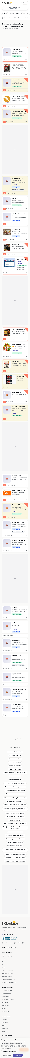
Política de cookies (7, 976)
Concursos (5, 1022)
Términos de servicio (7, 965)
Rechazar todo (7, 1055)
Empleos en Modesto (15, 779)
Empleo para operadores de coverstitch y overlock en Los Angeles (15, 808)
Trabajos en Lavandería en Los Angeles (15, 854)
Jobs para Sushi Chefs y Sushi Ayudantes (15, 798)
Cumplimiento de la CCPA (8, 979)
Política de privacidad (7, 973)
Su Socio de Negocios (8, 999)
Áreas (3, 1031)
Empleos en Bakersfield (15, 765)
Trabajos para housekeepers (15, 842)
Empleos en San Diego (15, 759)
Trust (3, 967)
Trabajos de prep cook (15, 820)
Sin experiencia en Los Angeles (15, 801)
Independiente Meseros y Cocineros (15, 790)
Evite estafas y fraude (7, 970)
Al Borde (4, 1008)
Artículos (4, 1025)
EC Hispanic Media (7, 990)
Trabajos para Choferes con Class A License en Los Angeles (15, 827)
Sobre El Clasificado (7, 956)
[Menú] (25, 2)
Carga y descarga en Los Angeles (15, 813)
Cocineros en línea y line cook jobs (15, 835)
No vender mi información (9, 982)
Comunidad (5, 1019)
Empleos (22, 18)
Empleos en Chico (21, 772)
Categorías (5, 1028)
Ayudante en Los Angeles (15, 832)
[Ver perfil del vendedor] (4, 65)
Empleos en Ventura (15, 776)
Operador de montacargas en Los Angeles (15, 823)
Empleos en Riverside (15, 755)
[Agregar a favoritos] (26, 60)
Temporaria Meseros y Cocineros (15, 793)
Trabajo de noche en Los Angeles (15, 816)
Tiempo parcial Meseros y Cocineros (15, 787)
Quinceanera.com (6, 993)
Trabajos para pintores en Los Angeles (15, 861)
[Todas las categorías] (18, 3)
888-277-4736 (8, 934)
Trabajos (4, 962)
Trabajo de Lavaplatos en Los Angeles (15, 857)
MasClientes (5, 1002)
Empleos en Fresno (9, 772)
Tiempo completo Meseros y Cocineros (15, 783)
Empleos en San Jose (15, 762)
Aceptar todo (17, 1055)
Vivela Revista (5, 1011)
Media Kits (4, 959)
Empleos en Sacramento (15, 769)
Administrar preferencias (9, 1051)
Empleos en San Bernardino (15, 752)
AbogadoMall (5, 1005)
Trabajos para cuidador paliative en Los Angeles (15, 849)
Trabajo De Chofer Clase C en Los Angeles (15, 804)
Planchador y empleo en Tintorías (15, 839)
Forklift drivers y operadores (15, 845)
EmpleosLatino (6, 996)
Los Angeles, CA (11, 18)
